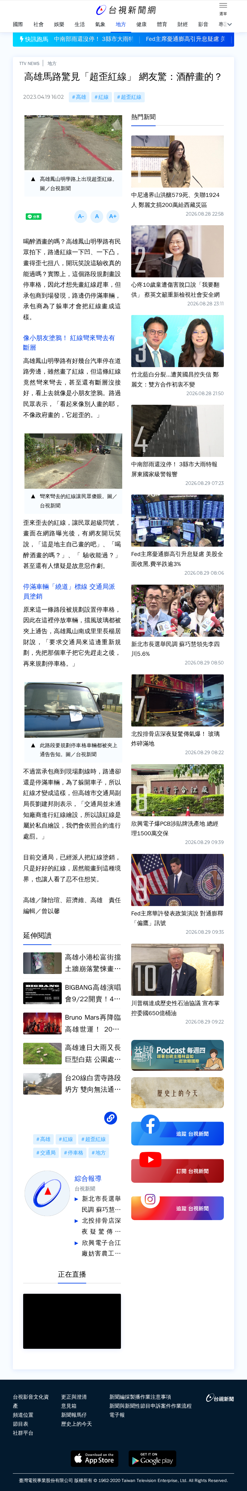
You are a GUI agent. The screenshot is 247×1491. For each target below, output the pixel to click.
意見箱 (69, 1406)
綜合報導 (88, 1178)
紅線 (103, 97)
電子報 (117, 1415)
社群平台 (23, 1433)
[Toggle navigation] (223, 6)
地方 (52, 63)
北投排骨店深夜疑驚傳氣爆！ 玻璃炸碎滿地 (101, 1227)
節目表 (20, 1424)
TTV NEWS (29, 63)
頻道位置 (23, 1415)
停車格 (75, 1153)
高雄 (81, 97)
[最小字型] (80, 216)
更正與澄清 (74, 1397)
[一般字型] (96, 216)
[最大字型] (112, 216)
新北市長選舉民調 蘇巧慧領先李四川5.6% (101, 1205)
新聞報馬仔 (74, 1415)
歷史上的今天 (76, 1424)
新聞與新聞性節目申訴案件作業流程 (150, 1406)
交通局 (48, 1153)
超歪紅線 (131, 97)
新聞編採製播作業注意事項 (140, 1397)
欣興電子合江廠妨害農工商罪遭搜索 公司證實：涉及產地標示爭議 (101, 1249)
